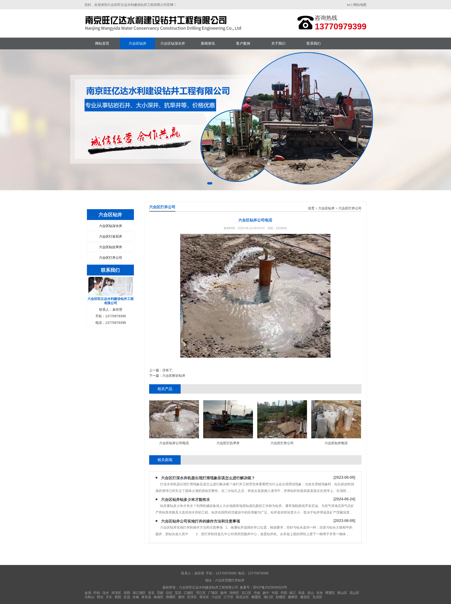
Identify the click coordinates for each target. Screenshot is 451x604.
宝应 (178, 593)
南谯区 (158, 597)
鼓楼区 (281, 597)
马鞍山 (89, 597)
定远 (127, 597)
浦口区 (268, 597)
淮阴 (127, 593)
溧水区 (204, 597)
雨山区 (342, 593)
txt (348, 5)
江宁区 (228, 597)
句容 (275, 593)
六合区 (216, 597)
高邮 (160, 593)
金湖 (88, 593)
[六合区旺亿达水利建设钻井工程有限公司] (164, 23)
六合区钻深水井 (172, 43)
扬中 (266, 593)
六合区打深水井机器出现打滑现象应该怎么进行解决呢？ (208, 478)
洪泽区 (116, 593)
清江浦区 (139, 593)
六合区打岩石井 (110, 236)
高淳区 (192, 597)
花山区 (354, 593)
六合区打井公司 (110, 257)
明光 (100, 597)
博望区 (330, 593)
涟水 (105, 593)
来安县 (146, 597)
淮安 (151, 593)
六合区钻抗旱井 (110, 247)
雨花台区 (242, 597)
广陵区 (213, 593)
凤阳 (118, 597)
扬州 (223, 593)
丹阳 (283, 593)
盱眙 (96, 593)
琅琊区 (171, 597)
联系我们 (314, 43)
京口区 (246, 593)
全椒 (135, 597)
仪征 (169, 593)
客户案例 (243, 43)
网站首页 (102, 43)
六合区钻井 (137, 43)
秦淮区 (305, 597)
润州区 (234, 593)
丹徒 (257, 593)
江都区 (189, 593)
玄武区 (317, 597)
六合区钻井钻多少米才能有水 (185, 500)
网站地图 (359, 5)
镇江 (292, 593)
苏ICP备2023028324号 (270, 587)
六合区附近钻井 (173, 375)
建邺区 (293, 597)
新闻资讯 (208, 43)
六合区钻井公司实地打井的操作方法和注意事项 (200, 521)
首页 (311, 208)
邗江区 (201, 593)
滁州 (181, 597)
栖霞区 (256, 597)
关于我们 (278, 43)
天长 (109, 597)
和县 (301, 593)
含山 (310, 593)
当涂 (319, 593)
